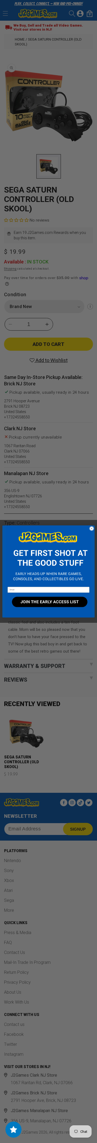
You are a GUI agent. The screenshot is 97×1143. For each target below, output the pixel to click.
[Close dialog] (91, 528)
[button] (48, 556)
